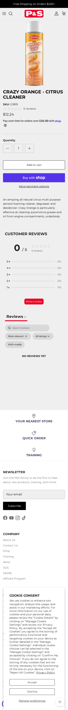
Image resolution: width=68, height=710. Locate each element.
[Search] (12, 13)
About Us (9, 540)
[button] (34, 261)
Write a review (34, 301)
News (6, 562)
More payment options (34, 186)
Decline (32, 691)
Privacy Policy (45, 672)
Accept (32, 682)
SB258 (7, 573)
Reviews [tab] (16, 316)
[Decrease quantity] (7, 148)
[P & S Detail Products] (34, 14)
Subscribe (14, 506)
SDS (6, 567)
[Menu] (4, 13)
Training (8, 556)
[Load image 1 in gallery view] (34, 53)
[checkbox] (15, 344)
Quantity (9, 140)
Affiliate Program (14, 578)
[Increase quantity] (29, 148)
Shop (6, 551)
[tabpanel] (34, 360)
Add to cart (34, 165)
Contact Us (10, 545)
